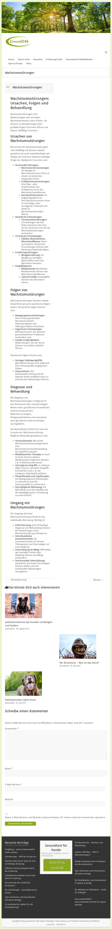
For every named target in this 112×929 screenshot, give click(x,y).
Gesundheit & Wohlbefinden (79, 59)
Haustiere (37, 59)
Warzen (98, 580)
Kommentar (11, 728)
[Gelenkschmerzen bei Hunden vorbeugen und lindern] (23, 595)
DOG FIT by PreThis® (57, 865)
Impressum (50, 924)
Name (8, 768)
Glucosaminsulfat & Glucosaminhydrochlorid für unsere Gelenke (90, 902)
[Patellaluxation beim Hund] (23, 672)
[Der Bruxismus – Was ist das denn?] (77, 635)
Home (11, 59)
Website (9, 799)
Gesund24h (10, 629)
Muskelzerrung (17, 580)
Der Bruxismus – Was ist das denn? (79, 662)
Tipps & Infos (23, 59)
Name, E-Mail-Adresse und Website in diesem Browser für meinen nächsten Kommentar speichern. (55, 817)
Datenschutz (61, 924)
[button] (29, 88)
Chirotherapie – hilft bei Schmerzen (20, 857)
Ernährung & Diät (54, 59)
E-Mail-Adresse (13, 784)
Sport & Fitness (15, 63)
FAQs (28, 63)
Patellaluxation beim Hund (20, 699)
